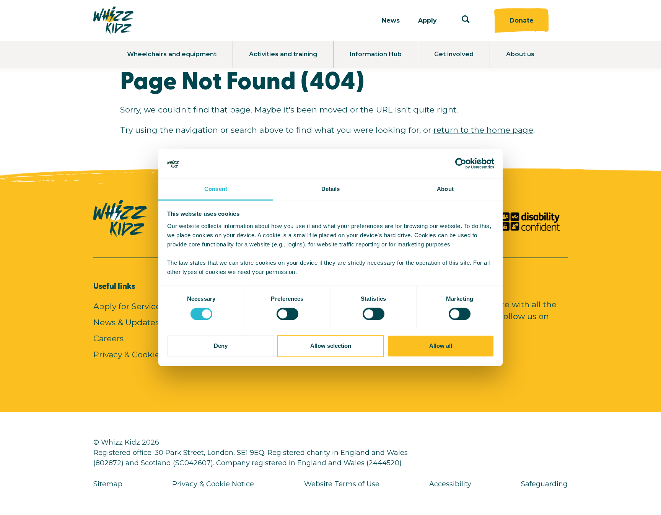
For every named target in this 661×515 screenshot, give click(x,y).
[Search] (465, 20)
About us (520, 54)
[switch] (281, 312)
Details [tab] (330, 189)
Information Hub (376, 54)
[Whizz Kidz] (113, 21)
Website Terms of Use (341, 484)
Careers (108, 338)
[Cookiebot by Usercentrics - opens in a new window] (460, 163)
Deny (221, 345)
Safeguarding (544, 484)
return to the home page (483, 130)
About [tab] (445, 189)
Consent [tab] (215, 189)
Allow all (440, 345)
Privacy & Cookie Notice (141, 354)
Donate (522, 20)
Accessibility (450, 484)
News (391, 20)
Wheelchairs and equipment (172, 54)
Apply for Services (128, 306)
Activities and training (283, 54)
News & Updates (126, 322)
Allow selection (330, 345)
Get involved (454, 54)
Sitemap (107, 484)
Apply (427, 20)
